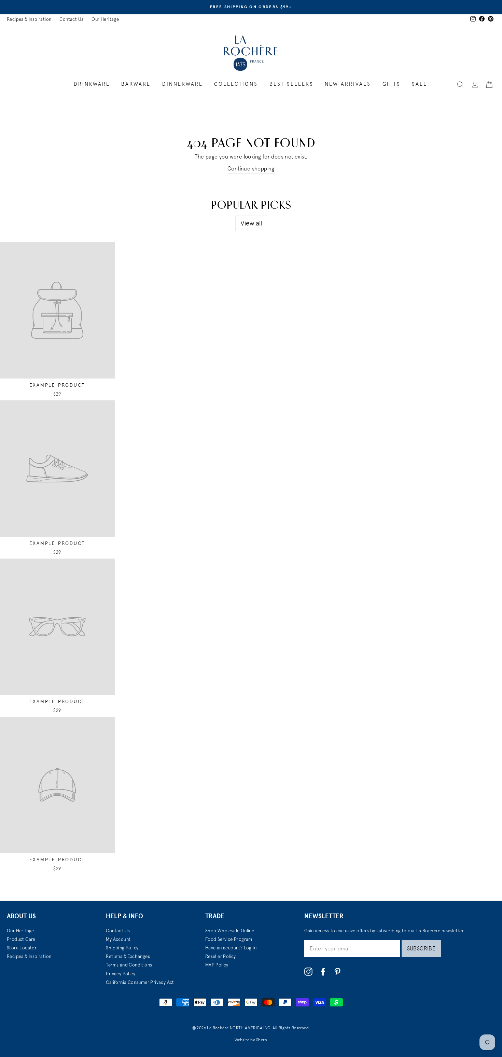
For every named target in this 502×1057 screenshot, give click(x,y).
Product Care (21, 939)
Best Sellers (291, 84)
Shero (261, 1040)
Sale (419, 84)
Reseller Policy (220, 956)
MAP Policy (216, 965)
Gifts (391, 84)
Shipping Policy (122, 948)
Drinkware (92, 84)
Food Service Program (228, 939)
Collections (236, 84)
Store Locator (22, 948)
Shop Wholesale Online (229, 931)
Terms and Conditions (129, 965)
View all (251, 223)
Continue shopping (251, 168)
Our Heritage (105, 19)
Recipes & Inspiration (29, 19)
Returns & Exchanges (128, 956)
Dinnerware (182, 84)
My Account (118, 939)
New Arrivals (348, 84)
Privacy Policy (120, 974)
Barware (136, 84)
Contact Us (71, 19)
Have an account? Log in (230, 948)
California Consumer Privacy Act (140, 982)
